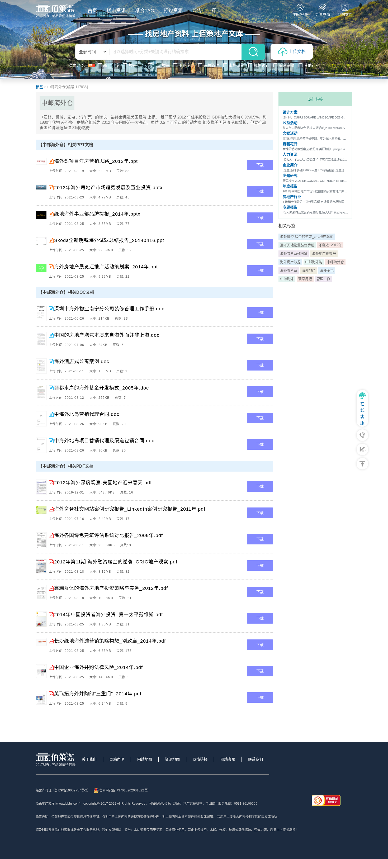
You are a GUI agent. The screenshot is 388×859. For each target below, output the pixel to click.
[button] (25, 39)
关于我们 (89, 759)
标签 (39, 87)
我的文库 (345, 14)
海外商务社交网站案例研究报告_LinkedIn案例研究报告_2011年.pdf (129, 509)
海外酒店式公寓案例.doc (81, 361)
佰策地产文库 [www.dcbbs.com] (58, 803)
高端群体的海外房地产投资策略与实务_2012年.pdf (111, 588)
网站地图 (144, 759)
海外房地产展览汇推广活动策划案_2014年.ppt (106, 266)
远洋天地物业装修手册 (297, 245)
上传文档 (297, 51)
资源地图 (172, 759)
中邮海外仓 (335, 262)
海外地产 (308, 270)
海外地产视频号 (324, 253)
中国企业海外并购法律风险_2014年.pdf (98, 667)
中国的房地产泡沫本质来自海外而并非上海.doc (106, 335)
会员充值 (322, 14)
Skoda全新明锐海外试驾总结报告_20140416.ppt (109, 240)
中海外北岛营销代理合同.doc (86, 414)
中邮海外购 (313, 262)
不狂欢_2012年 (330, 245)
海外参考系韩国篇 (293, 253)
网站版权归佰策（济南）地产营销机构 (175, 803)
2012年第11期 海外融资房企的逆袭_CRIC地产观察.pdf (115, 561)
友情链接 (200, 759)
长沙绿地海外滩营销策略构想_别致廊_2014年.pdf (110, 641)
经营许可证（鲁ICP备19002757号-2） (63, 790)
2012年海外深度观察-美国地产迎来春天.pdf (103, 482)
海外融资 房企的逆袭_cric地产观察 (306, 237)
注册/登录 (300, 14)
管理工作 (323, 279)
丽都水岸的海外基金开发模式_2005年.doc (101, 388)
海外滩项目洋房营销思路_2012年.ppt (96, 161)
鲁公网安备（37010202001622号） (124, 790)
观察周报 (305, 279)
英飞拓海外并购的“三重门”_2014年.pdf (97, 693)
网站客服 (227, 759)
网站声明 (117, 759)
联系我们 (255, 759)
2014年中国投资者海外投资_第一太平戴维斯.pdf (108, 614)
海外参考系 (288, 270)
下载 (260, 165)
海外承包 (327, 270)
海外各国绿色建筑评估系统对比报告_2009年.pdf (108, 535)
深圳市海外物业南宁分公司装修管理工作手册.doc (109, 308)
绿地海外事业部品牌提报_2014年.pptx (97, 214)
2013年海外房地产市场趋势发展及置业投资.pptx (108, 187)
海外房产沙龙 (290, 262)
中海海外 (287, 279)
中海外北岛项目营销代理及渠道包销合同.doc (104, 440)
